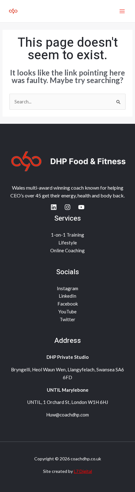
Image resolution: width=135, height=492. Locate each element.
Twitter (67, 319)
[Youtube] (81, 207)
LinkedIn (67, 296)
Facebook (67, 303)
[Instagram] (67, 207)
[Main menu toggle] (122, 11)
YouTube (67, 311)
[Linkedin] (54, 207)
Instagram (67, 288)
